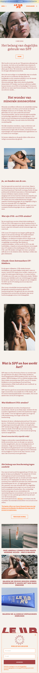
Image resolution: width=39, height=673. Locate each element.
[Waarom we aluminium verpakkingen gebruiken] (19, 600)
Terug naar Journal (19, 517)
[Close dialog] (35, 635)
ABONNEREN (19, 662)
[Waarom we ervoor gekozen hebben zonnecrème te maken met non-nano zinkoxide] (19, 567)
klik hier (20, 499)
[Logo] (18, 6)
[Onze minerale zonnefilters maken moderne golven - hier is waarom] (19, 536)
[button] (19, 56)
